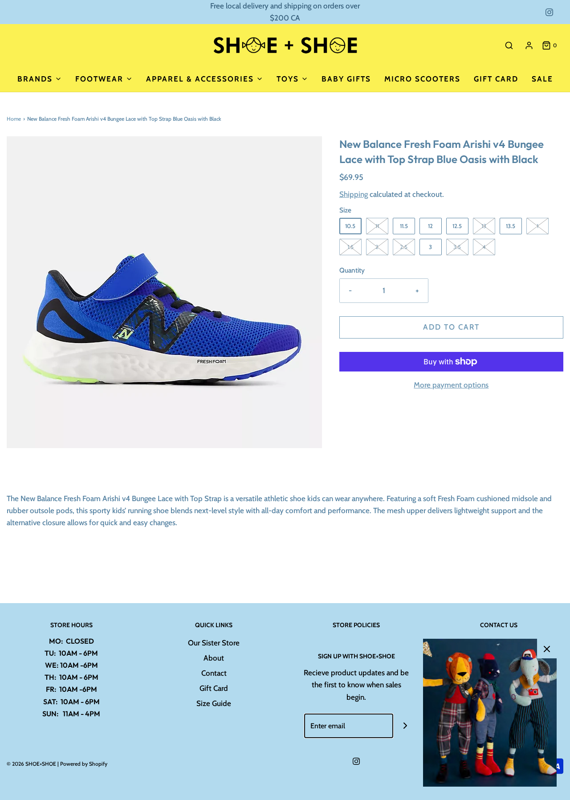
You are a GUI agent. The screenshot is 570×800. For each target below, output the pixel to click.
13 (483, 225)
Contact (214, 673)
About (214, 657)
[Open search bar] (509, 45)
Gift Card (496, 78)
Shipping (353, 194)
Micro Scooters (422, 78)
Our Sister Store (214, 642)
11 (377, 225)
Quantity (352, 270)
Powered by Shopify (83, 763)
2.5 (403, 246)
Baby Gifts (346, 78)
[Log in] (529, 45)
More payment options (451, 384)
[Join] (405, 726)
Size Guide (213, 703)
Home (14, 118)
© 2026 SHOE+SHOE (31, 763)
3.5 (457, 246)
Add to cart (451, 326)
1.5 (350, 246)
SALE (542, 78)
